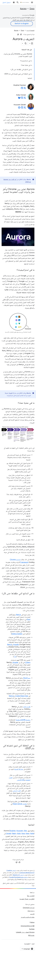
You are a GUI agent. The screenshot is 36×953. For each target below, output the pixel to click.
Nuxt (28, 619)
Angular (16, 645)
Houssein (19, 831)
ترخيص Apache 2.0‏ (18, 875)
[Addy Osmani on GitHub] (22, 98)
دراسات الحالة (31, 911)
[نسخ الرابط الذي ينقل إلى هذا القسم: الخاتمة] (26, 825)
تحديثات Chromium (28, 907)
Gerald (8, 834)
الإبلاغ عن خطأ (30, 896)
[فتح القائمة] (32, 2)
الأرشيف (32, 914)
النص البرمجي (17, 791)
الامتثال (10, 393)
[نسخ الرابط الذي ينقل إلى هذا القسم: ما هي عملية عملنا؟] (16, 403)
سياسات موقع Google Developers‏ (18, 877)
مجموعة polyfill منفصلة (23, 720)
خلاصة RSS (31, 935)
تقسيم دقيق (26, 707)
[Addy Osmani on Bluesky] (19, 98)
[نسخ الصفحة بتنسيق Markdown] (26, 43)
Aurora (23, 8)
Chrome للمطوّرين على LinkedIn (25, 932)
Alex (25, 831)
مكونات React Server (20, 804)
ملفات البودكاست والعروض (27, 917)
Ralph (14, 834)
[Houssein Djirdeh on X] (25, 108)
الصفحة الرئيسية (30, 30)
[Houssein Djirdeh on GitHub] (22, 108)
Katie (32, 834)
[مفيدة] (21, 34)
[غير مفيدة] (18, 34)
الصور (10, 778)
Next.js (18, 615)
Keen (27, 834)
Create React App (21, 696)
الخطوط (28, 780)
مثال (15, 657)
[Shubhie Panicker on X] (25, 88)
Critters (27, 662)
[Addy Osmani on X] (25, 98)
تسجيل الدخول (6, 2)
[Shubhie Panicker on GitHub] (22, 88)
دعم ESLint (26, 678)
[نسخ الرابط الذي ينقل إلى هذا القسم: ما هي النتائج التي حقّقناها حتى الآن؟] (32, 596)
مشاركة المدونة (18, 769)
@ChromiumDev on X (27, 926)
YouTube (31, 929)
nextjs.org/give (17, 634)
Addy (19, 834)
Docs (32, 8)
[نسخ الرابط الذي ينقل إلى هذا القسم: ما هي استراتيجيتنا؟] (15, 270)
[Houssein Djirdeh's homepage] (19, 108)
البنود (33, 943)
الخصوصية (27, 943)
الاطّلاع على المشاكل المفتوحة (27, 899)
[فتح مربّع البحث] (17, 2)
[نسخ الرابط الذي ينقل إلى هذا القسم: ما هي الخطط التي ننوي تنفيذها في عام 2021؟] (23, 748)
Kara (23, 834)
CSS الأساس (20, 780)
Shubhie (13, 831)
